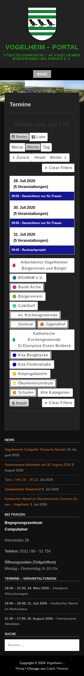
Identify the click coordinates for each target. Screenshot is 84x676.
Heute (40, 157)
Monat (17, 147)
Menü (42, 74)
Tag (46, 147)
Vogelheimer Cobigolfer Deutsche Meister (35, 449)
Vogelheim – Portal (42, 47)
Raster (19, 138)
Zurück (23, 157)
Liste (38, 138)
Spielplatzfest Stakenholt (23, 489)
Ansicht (20, 404)
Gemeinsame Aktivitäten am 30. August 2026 (38, 464)
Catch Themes (57, 668)
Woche (33, 147)
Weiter (56, 157)
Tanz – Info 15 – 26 (19, 479)
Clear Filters (60, 168)
